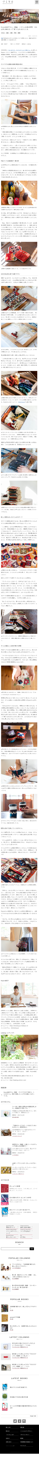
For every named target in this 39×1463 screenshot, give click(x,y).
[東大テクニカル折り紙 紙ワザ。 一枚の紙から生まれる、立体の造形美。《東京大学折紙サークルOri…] (19, 1216)
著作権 (21, 1438)
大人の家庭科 (15, 1278)
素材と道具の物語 (15, 1117)
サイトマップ (23, 1445)
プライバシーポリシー (24, 1434)
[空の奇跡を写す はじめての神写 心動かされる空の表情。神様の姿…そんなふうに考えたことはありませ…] (19, 1204)
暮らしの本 (8, 1427)
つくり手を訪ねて (25, 1230)
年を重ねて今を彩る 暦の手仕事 (19, 1397)
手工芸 (11, 1310)
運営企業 (22, 1427)
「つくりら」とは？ (10, 1434)
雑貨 (19, 32)
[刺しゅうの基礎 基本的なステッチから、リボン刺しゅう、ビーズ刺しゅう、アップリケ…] (19, 1192)
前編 (2, 38)
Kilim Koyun (21, 402)
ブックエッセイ (15, 1173)
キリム (2, 32)
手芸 (15, 32)
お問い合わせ (8, 1441)
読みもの (8, 1431)
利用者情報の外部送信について (26, 1441)
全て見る (22, 1236)
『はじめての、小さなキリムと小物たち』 (19, 50)
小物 (11, 32)
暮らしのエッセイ (11, 1236)
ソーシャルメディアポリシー (26, 1431)
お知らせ (8, 1438)
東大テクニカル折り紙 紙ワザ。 (19, 1387)
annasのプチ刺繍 (15, 1317)
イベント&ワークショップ (11, 1231)
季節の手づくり (21, 1173)
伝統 (7, 32)
